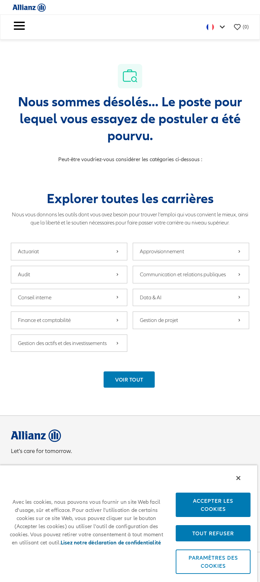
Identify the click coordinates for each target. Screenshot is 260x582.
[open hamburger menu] (19, 27)
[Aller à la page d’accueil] (29, 7)
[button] (129, 379)
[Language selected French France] (217, 27)
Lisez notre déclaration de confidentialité (111, 542)
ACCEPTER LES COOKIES (213, 505)
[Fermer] (238, 478)
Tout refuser (213, 533)
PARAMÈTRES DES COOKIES (213, 562)
